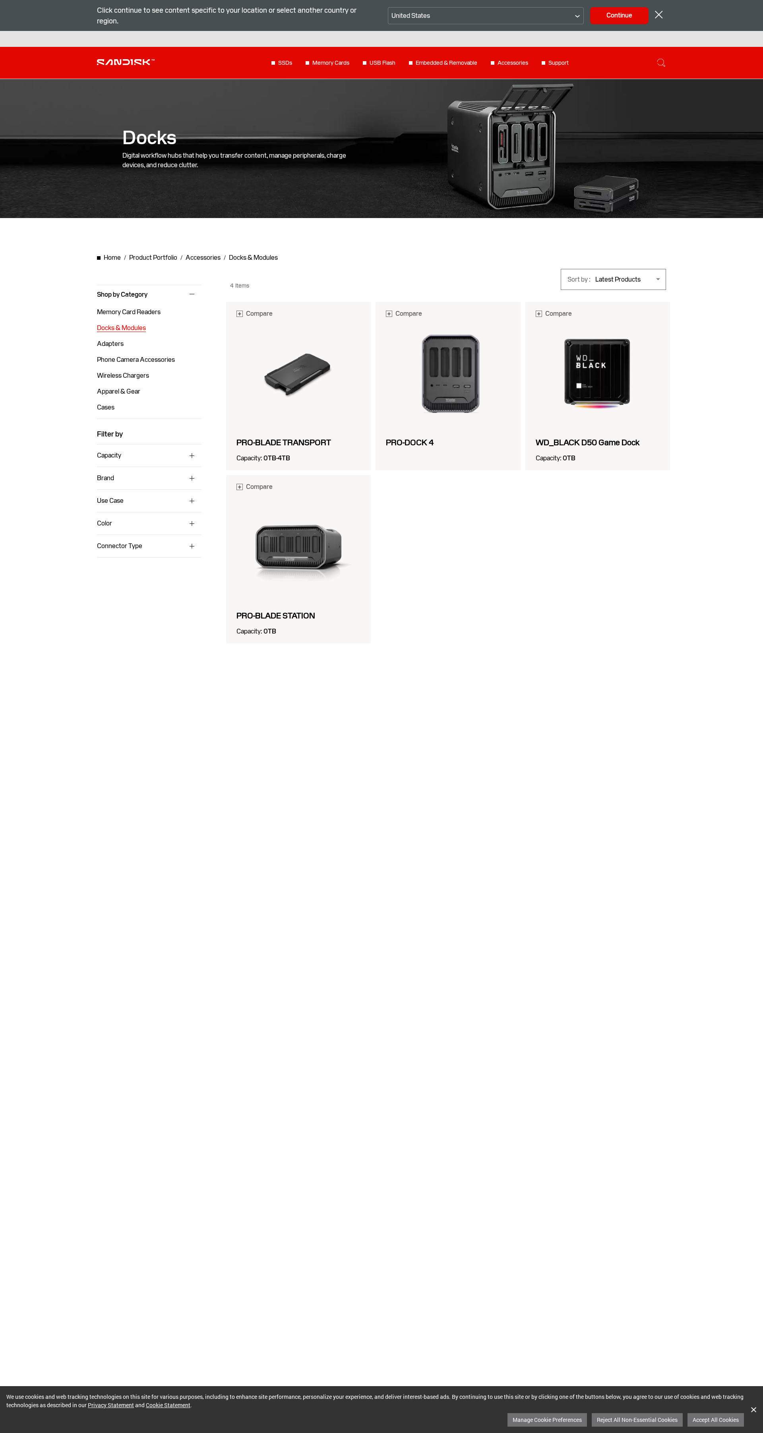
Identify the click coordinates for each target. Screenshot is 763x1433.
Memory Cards (330, 63)
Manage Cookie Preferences (547, 1419)
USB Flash (382, 63)
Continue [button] (619, 15)
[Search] (661, 63)
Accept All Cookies (716, 1419)
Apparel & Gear (118, 391)
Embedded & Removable (446, 63)
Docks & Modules (121, 328)
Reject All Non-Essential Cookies (637, 1419)
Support (558, 63)
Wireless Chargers (123, 375)
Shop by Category (122, 295)
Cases (105, 407)
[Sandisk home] (126, 62)
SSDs (285, 63)
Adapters (110, 344)
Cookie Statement (168, 1405)
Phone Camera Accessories (136, 359)
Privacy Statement (111, 1405)
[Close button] (659, 15)
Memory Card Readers (129, 312)
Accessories (513, 63)
